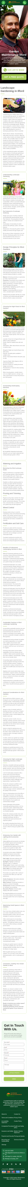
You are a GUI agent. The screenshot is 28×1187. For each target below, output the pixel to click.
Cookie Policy (18, 1121)
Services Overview (19, 1139)
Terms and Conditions (8, 1117)
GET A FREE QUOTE (14, 77)
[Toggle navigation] (3, 3)
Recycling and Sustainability (5, 1140)
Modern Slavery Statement (18, 1131)
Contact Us (17, 1114)
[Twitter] (7, 1164)
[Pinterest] (20, 1164)
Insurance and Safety (7, 1131)
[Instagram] (11, 1164)
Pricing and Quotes (19, 1136)
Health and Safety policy (19, 1126)
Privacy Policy (18, 1117)
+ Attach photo (14, 1073)
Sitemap (4, 1144)
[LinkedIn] (16, 1164)
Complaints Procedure (8, 1126)
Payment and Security (8, 1136)
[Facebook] (3, 1164)
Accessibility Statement (5, 1121)
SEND (14, 1079)
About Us (4, 1114)
